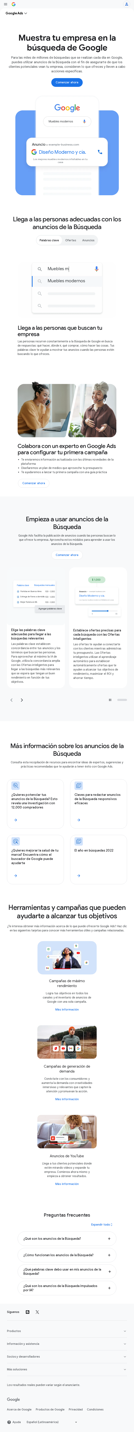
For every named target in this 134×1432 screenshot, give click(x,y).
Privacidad (76, 1409)
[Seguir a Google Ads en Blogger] (27, 1312)
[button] (67, 1239)
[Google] (13, 1400)
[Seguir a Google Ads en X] (37, 1312)
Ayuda (17, 1422)
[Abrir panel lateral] (5, 4)
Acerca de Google (19, 1409)
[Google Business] (13, 4)
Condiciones (95, 1409)
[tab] (49, 240)
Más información (67, 1009)
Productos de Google (50, 1409)
